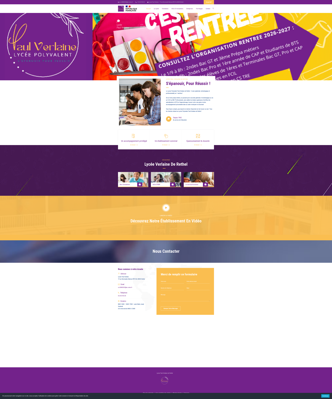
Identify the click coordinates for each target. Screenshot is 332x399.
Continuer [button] (325, 396)
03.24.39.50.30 (141, 2)
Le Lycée (156, 8)
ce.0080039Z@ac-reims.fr (126, 2)
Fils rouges (199, 8)
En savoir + (133, 145)
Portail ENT (209, 2)
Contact (208, 8)
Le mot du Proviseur (191, 184)
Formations (165, 8)
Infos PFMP (156, 184)
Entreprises (189, 8)
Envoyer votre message (171, 308)
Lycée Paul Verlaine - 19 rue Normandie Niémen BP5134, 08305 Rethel (166, 2)
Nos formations (125, 184)
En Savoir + (122, 58)
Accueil (148, 8)
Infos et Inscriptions (177, 8)
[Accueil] (128, 8)
